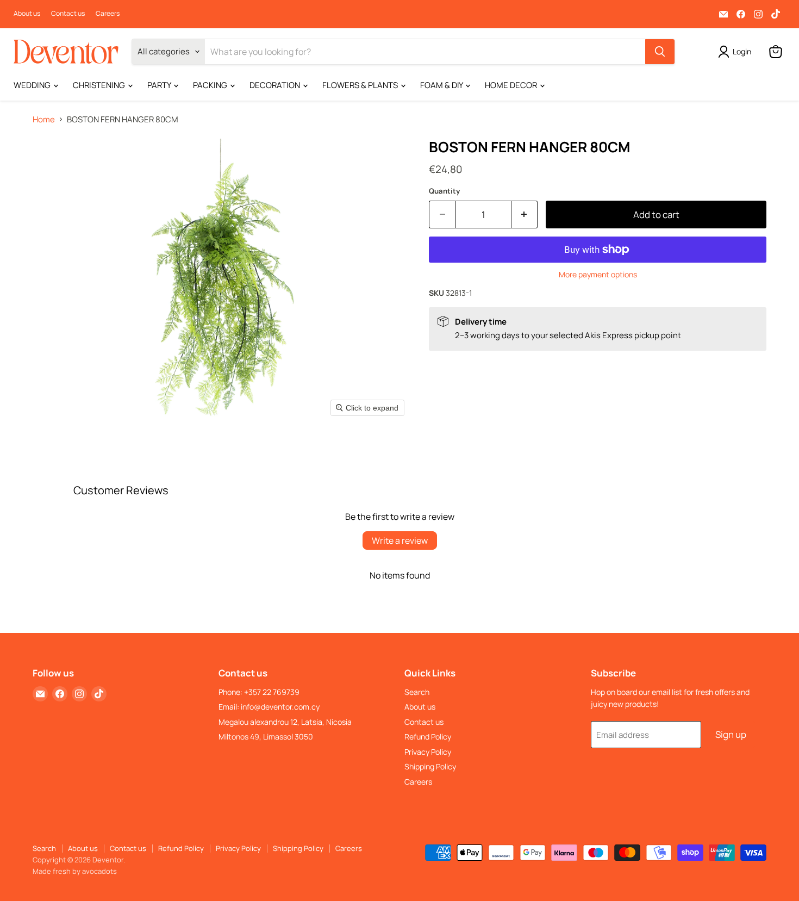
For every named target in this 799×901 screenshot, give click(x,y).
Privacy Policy (427, 752)
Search (416, 692)
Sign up (730, 734)
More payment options (598, 274)
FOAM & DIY (442, 85)
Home (44, 119)
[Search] (660, 51)
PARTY (159, 85)
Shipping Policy (430, 766)
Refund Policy (427, 736)
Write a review (400, 540)
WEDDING (33, 85)
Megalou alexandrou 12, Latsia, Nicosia (285, 722)
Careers (108, 13)
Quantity (444, 191)
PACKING (211, 85)
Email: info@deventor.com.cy (269, 706)
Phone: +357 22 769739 (259, 692)
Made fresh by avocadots (75, 871)
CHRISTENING (100, 85)
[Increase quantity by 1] (524, 214)
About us (27, 13)
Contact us (68, 13)
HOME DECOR (512, 85)
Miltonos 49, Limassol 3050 (266, 736)
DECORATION (275, 85)
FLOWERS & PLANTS (361, 85)
